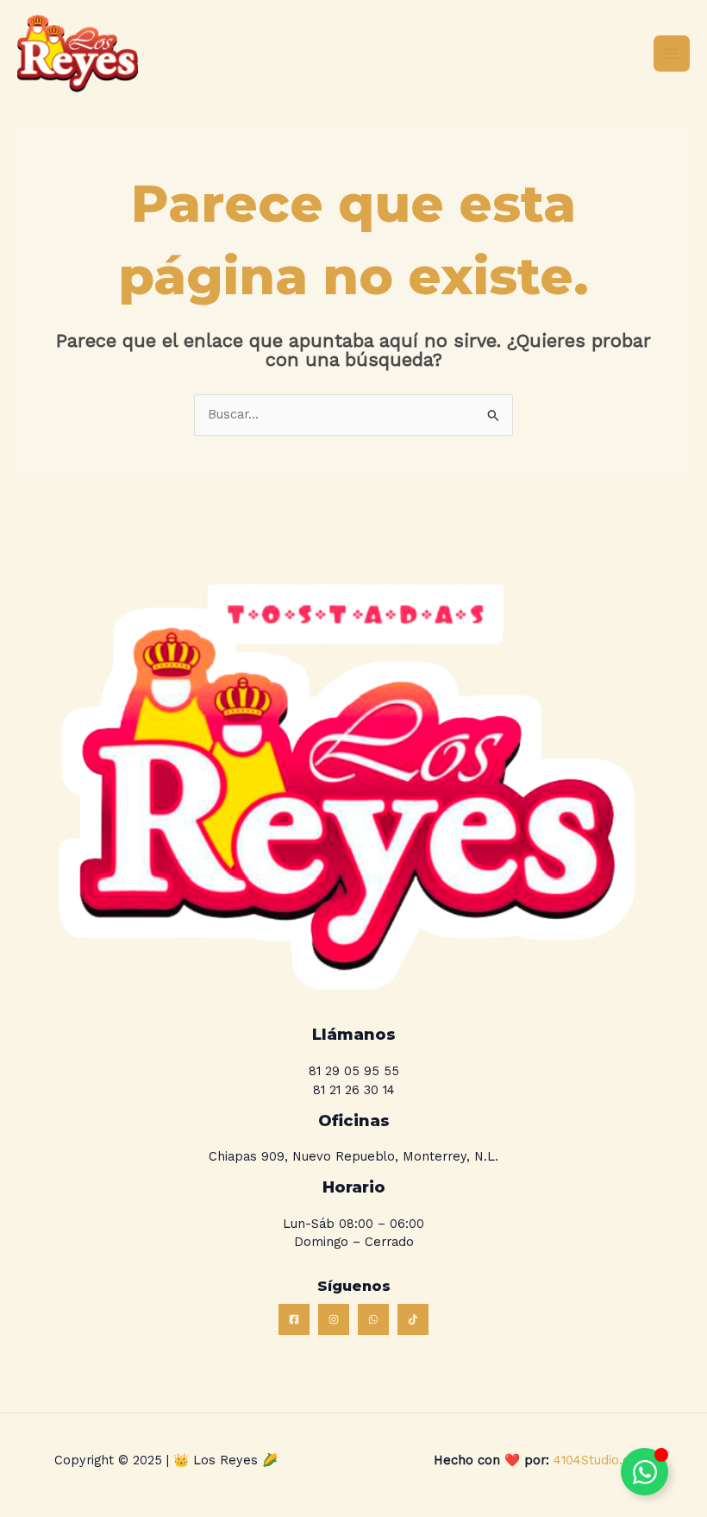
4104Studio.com (599, 1460)
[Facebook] (294, 1319)
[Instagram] (333, 1319)
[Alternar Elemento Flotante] (644, 1471)
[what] (373, 1319)
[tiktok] (413, 1319)
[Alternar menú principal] (672, 53)
